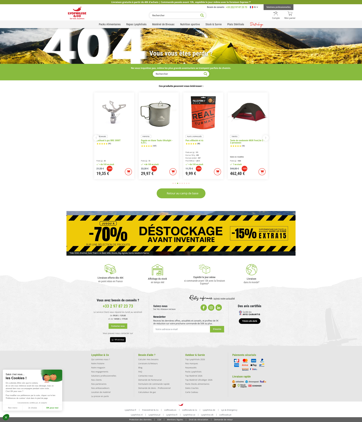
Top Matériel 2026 (193, 375)
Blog (140, 367)
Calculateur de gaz (147, 392)
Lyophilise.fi (171, 414)
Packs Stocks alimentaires (197, 384)
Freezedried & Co (150, 410)
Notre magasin (98, 367)
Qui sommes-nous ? (100, 359)
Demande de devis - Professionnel (154, 388)
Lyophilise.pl (154, 414)
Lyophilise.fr (130, 410)
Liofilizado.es (170, 410)
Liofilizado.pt (225, 414)
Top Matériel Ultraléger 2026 (198, 380)
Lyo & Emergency (229, 410)
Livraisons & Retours (148, 363)
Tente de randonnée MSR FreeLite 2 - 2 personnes (247, 141)
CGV (159, 419)
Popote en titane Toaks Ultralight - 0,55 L (157, 141)
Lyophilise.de (209, 410)
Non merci (12, 408)
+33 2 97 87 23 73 (118, 306)
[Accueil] (3, 32)
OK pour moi (52, 408)
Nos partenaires (98, 384)
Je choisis (32, 408)
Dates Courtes (192, 388)
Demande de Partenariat (150, 380)
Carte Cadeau (191, 392)
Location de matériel (101, 392)
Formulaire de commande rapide (154, 384)
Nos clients (96, 380)
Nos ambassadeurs (100, 388)
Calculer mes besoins (148, 359)
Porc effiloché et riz (194, 140)
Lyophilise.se (189, 414)
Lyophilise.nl (137, 414)
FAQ (140, 371)
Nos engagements (99, 371)
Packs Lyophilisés (193, 371)
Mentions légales (175, 419)
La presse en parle (100, 396)
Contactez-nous (145, 375)
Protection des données (140, 419)
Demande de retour (223, 419)
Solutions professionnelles (103, 375)
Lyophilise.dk (207, 414)
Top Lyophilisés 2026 (195, 359)
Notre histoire (97, 363)
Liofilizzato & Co (189, 410)
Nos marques (191, 363)
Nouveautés (191, 367)
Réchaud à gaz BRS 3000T (108, 140)
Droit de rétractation (198, 419)
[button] (6, 417)
